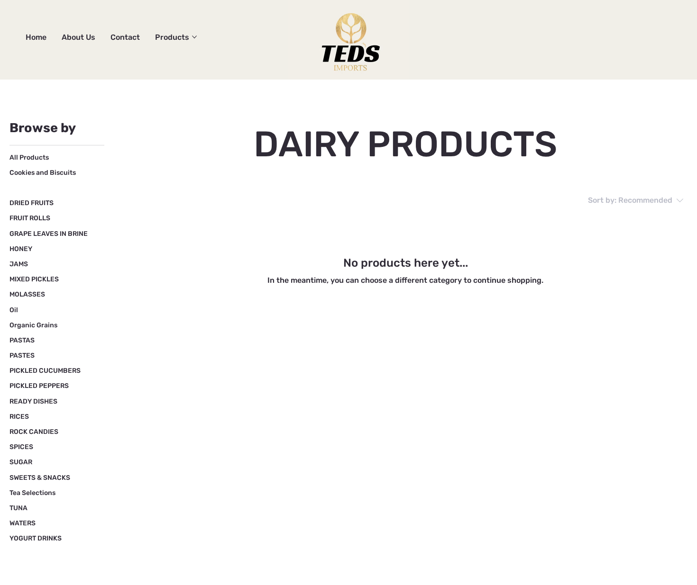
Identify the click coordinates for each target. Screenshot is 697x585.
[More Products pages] (194, 37)
